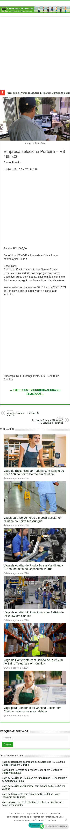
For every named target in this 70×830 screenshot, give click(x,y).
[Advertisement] (35, 55)
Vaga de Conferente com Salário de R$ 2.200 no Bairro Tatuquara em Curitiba (33, 661)
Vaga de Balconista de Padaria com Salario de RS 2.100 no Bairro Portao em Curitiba (34, 472)
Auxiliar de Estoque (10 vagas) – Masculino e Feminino (47, 420)
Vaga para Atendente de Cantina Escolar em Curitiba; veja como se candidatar (32, 709)
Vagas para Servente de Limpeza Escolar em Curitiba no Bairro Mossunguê (33, 519)
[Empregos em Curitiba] (35, 9)
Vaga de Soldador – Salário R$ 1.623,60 (23, 413)
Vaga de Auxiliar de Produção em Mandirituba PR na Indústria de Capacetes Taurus (33, 567)
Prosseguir (36, 825)
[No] (66, 819)
